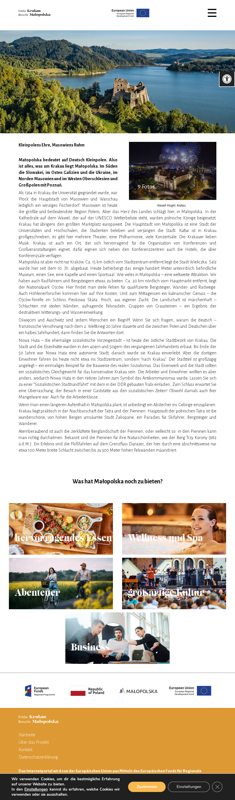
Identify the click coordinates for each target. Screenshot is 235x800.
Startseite (27, 734)
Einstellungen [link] (36, 789)
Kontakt (25, 749)
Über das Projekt (34, 742)
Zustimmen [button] (147, 786)
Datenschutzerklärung (38, 757)
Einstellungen (189, 786)
